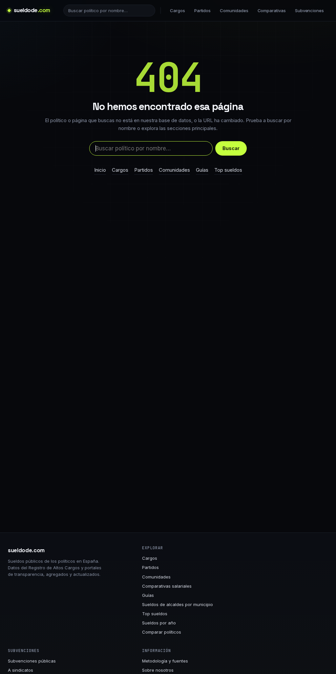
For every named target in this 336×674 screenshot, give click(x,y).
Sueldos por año (159, 622)
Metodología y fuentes (165, 660)
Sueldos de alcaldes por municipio (177, 604)
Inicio (100, 170)
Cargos (177, 10)
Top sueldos (228, 170)
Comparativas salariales (167, 586)
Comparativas (272, 10)
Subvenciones (309, 10)
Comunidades (234, 10)
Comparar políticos (161, 632)
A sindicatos (20, 670)
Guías (202, 170)
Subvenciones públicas (32, 660)
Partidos (202, 10)
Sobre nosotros (158, 670)
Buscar (231, 148)
